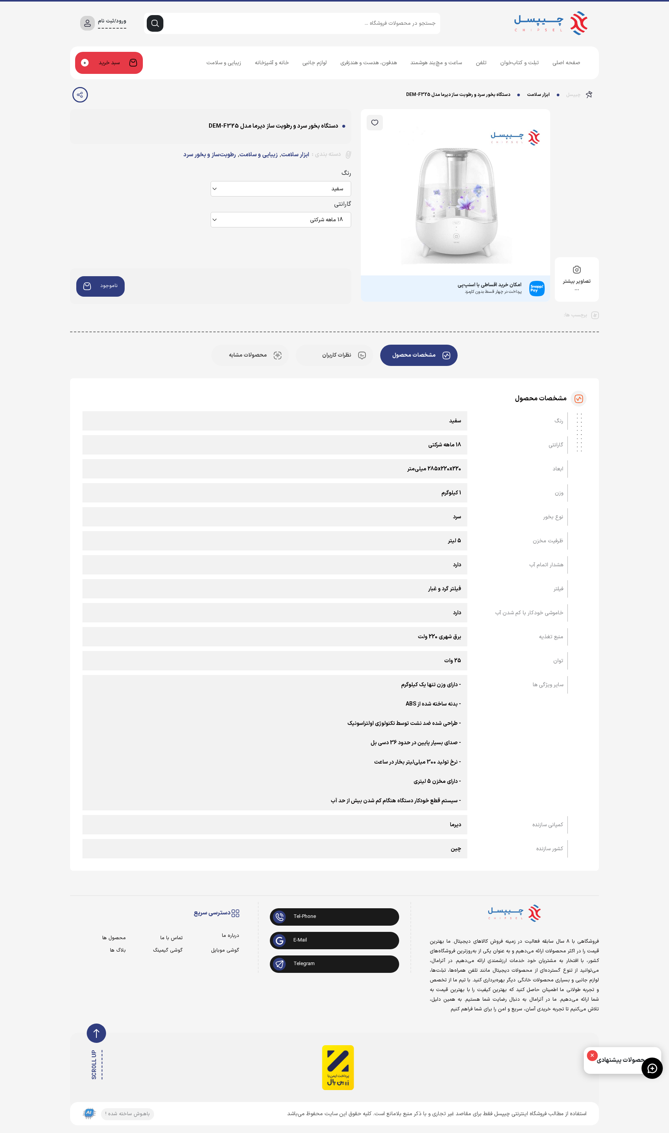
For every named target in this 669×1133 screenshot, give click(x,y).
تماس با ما (171, 938)
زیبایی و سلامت (223, 63)
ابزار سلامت (538, 94)
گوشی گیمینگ (167, 950)
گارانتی (342, 204)
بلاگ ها (118, 950)
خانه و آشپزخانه (272, 63)
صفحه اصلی (566, 63)
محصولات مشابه (248, 355)
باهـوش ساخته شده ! (127, 1114)
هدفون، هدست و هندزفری (368, 63)
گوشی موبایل (225, 950)
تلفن (481, 63)
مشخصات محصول (414, 355)
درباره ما (230, 936)
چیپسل (573, 94)
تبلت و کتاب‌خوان (519, 63)
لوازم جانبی (314, 63)
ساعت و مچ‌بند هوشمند (436, 63)
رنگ (346, 173)
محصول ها (114, 938)
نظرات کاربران (336, 355)
